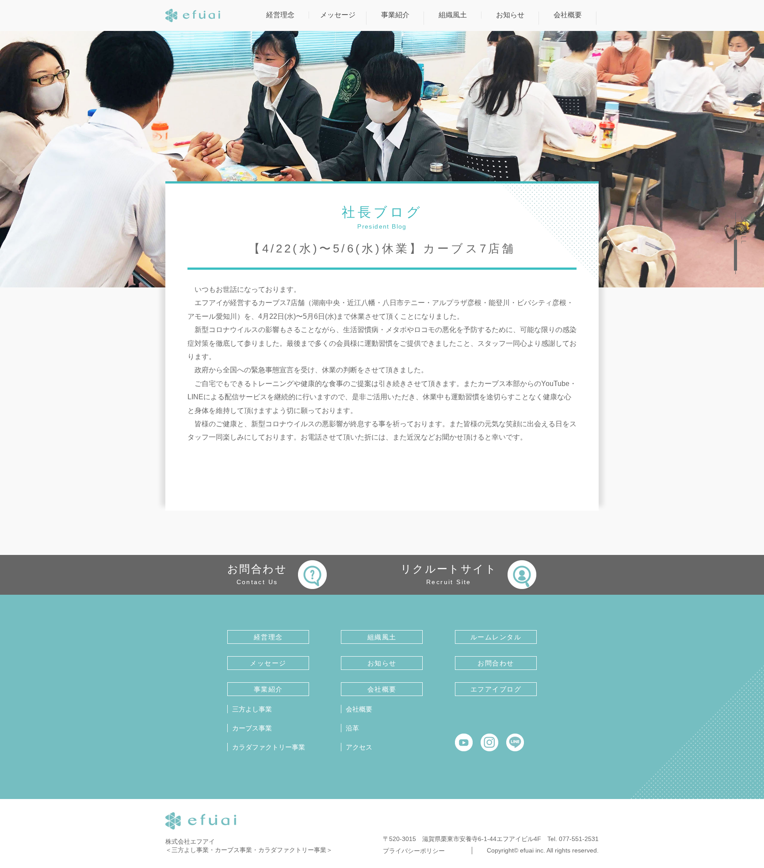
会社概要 (568, 15)
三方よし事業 (252, 709)
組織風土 (453, 15)
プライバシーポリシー (414, 850)
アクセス (359, 747)
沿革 (352, 728)
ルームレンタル (496, 637)
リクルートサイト (449, 574)
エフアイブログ (496, 689)
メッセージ (337, 15)
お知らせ (510, 15)
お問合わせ (257, 574)
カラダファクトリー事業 (268, 747)
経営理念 (280, 15)
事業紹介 (395, 15)
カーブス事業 (252, 728)
